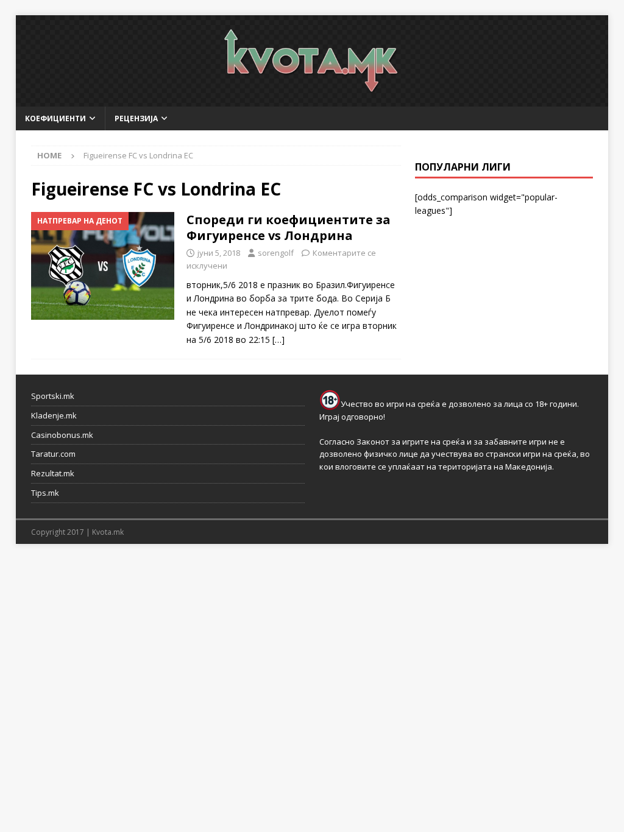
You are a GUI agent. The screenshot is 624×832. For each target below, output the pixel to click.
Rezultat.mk (52, 473)
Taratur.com (53, 453)
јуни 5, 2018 (218, 252)
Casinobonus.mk (62, 434)
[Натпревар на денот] (102, 265)
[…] (278, 339)
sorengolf (276, 252)
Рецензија (136, 118)
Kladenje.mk (54, 415)
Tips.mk (45, 492)
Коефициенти (55, 118)
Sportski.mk (52, 395)
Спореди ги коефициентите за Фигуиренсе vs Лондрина (288, 227)
